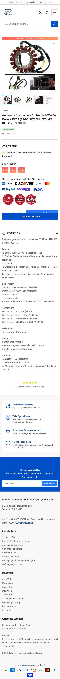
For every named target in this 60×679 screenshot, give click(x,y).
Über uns (6, 610)
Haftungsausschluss (12, 564)
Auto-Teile (7, 579)
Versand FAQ (8, 537)
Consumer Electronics (13, 598)
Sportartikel (8, 587)
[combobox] (30, 24)
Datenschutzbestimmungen (15, 541)
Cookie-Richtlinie (10, 556)
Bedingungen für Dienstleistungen (18, 560)
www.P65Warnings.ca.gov (21, 523)
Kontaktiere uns (9, 606)
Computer (7, 594)
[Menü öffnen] (54, 12)
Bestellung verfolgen (12, 602)
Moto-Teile (7, 583)
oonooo (5, 110)
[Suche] (54, 24)
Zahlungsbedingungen (12, 545)
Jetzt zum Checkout (30, 219)
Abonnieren (49, 483)
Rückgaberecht (9, 552)
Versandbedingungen (12, 549)
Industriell (7, 590)
